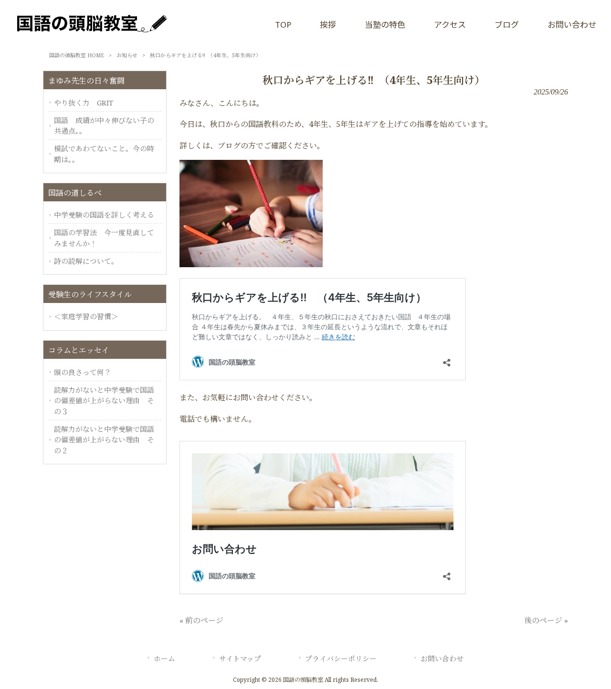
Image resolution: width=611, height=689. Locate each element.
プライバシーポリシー (341, 658)
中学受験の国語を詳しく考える (104, 214)
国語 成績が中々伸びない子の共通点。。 (104, 125)
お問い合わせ (442, 658)
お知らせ (126, 55)
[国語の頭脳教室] (90, 37)
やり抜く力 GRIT (83, 102)
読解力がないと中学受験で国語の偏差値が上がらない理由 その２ (104, 439)
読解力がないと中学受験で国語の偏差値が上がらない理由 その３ (104, 400)
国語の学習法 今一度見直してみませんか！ (104, 238)
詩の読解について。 (86, 261)
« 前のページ (201, 620)
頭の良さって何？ (82, 372)
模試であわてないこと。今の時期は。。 (104, 154)
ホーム (164, 658)
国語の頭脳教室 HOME (76, 55)
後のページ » (546, 620)
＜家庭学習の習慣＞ (86, 316)
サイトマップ (240, 658)
